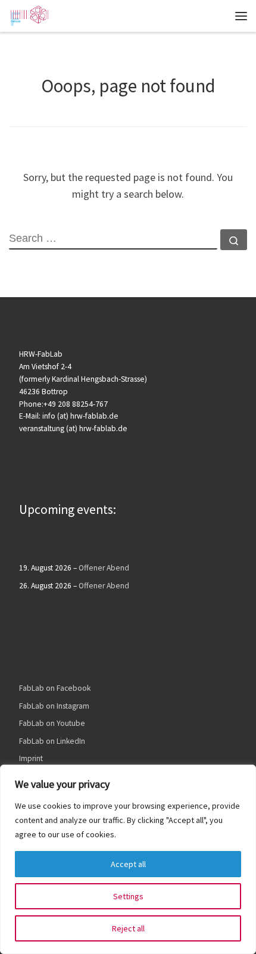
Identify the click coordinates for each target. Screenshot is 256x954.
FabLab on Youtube (52, 723)
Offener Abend (104, 568)
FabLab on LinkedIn (52, 741)
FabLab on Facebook (54, 688)
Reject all (128, 928)
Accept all (128, 864)
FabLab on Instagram (54, 706)
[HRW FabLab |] (28, 14)
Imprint (31, 758)
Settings (128, 896)
